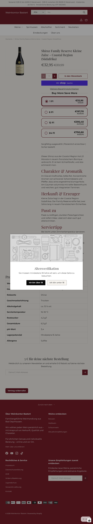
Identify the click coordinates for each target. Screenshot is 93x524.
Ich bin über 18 (36, 283)
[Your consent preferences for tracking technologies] (89, 520)
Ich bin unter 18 (57, 283)
